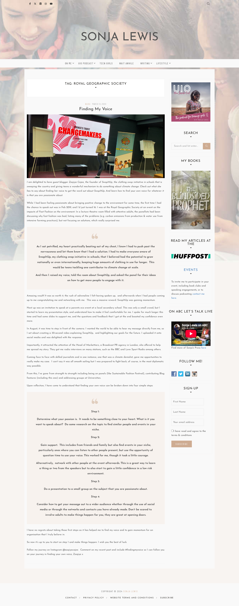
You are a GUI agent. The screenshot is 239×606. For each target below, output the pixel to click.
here (203, 348)
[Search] (206, 146)
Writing (145, 63)
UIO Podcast (85, 63)
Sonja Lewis (120, 37)
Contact (71, 598)
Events (191, 270)
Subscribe (167, 598)
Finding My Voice (95, 109)
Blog (87, 104)
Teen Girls (106, 63)
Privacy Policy (93, 598)
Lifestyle (162, 63)
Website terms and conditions (132, 598)
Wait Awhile (126, 63)
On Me (68, 63)
